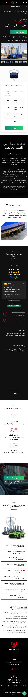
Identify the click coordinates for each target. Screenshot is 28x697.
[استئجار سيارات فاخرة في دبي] (19, 2)
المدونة (2, 685)
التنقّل (15, 393)
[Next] (2, 51)
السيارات (25, 6)
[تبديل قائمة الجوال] (2, 2)
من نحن (21, 686)
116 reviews (17, 274)
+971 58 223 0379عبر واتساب (14, 662)
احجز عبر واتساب (20, 32)
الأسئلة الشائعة (15, 686)
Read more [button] (7, 296)
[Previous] (25, 51)
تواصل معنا (8, 686)
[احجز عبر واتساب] (24, 693)
